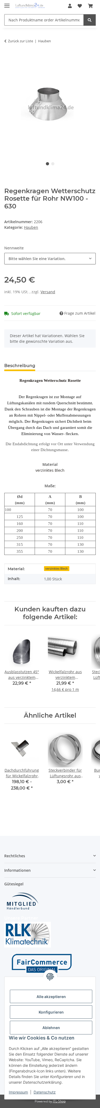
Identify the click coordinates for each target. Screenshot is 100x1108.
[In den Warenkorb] (8, 58)
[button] (70, 6)
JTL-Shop (59, 1101)
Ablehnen (51, 1027)
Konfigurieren (51, 1012)
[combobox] (50, 258)
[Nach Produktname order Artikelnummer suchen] (89, 20)
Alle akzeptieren (51, 996)
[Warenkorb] (90, 6)
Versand (48, 291)
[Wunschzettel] (80, 6)
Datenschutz (45, 1092)
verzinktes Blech (56, 568)
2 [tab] (52, 163)
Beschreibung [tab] (19, 365)
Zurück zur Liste (20, 41)
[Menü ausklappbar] (7, 3)
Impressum (18, 1092)
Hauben (31, 227)
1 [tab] (47, 163)
